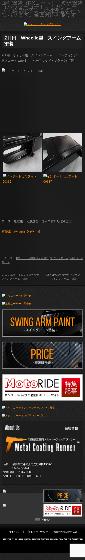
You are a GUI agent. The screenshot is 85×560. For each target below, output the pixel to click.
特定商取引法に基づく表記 (65, 532)
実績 (72, 258)
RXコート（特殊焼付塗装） (32, 258)
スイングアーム (59, 258)
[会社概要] (42, 454)
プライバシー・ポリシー (37, 532)
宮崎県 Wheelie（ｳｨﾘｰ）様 (21, 231)
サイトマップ (15, 532)
